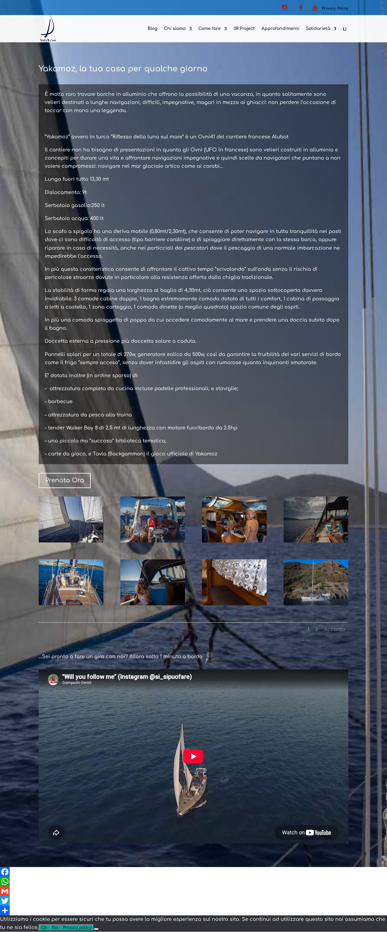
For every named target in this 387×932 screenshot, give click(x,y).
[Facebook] (193, 872)
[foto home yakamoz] (71, 541)
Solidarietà (318, 29)
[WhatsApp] (193, 881)
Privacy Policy (335, 8)
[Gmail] (193, 891)
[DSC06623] (234, 541)
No (55, 927)
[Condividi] (193, 910)
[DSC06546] (71, 604)
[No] (96, 929)
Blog (152, 29)
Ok (44, 927)
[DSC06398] (152, 604)
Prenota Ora (64, 480)
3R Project (244, 29)
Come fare (209, 29)
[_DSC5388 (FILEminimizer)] (316, 604)
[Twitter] (193, 901)
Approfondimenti (280, 29)
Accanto (334, 629)
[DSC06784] (152, 541)
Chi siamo (175, 29)
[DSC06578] (316, 541)
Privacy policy (77, 927)
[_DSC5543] (234, 604)
